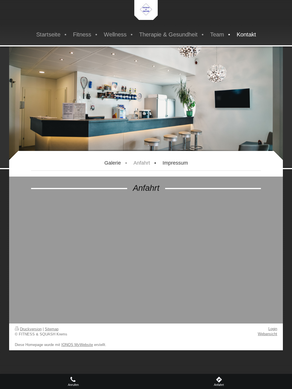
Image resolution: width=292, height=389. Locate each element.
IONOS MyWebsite (77, 345)
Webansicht (267, 334)
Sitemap (51, 329)
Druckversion (31, 329)
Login (272, 329)
